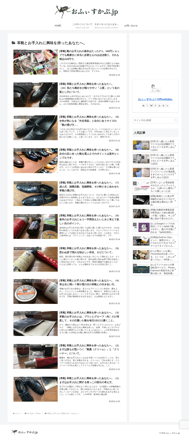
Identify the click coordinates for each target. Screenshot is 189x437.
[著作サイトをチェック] (143, 105)
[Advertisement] (155, 55)
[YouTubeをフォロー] (159, 105)
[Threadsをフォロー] (155, 105)
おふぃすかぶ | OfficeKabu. (155, 99)
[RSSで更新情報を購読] (167, 105)
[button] (175, 120)
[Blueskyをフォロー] (151, 105)
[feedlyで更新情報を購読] (163, 105)
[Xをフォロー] (147, 105)
